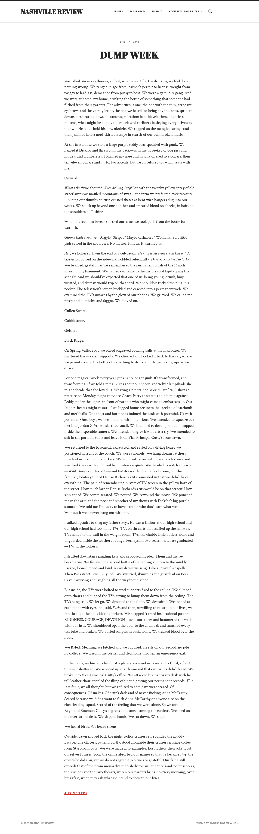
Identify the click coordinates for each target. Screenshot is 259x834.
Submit (157, 11)
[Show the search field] (210, 11)
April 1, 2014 (129, 42)
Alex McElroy (75, 793)
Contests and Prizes (184, 11)
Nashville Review (52, 11)
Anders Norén (219, 823)
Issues (118, 11)
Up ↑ (235, 823)
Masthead (137, 11)
